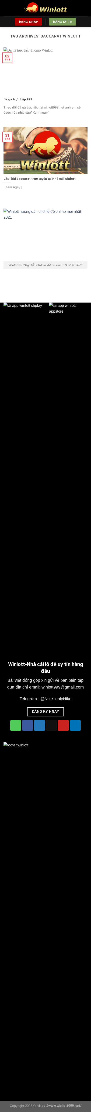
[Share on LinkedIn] (75, 725)
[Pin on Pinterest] (63, 725)
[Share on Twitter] (39, 725)
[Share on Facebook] (27, 725)
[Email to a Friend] (51, 725)
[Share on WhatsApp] (15, 725)
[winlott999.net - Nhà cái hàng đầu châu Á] (45, 8)
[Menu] (6, 8)
